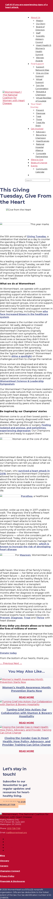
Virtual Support (40, 81)
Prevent (40, 110)
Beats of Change (39, 162)
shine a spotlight (21, 356)
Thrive (39, 119)
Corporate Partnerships (42, 155)
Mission (39, 20)
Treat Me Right (40, 124)
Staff (38, 33)
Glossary (4, 860)
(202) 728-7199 (13, 828)
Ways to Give (37, 159)
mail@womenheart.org (16, 832)
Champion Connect (10, 871)
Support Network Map (42, 68)
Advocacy (41, 132)
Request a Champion (41, 93)
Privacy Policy (7, 876)
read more (26, 697)
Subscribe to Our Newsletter (13, 803)
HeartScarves (42, 141)
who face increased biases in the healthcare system (24, 314)
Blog (2, 855)
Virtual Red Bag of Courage (43, 99)
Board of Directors (40, 28)
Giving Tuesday (36, 236)
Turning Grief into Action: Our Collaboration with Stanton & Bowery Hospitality (26, 713)
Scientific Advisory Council (40, 39)
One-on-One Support (42, 74)
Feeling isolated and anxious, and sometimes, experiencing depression (25, 428)
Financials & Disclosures (12, 881)
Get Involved (37, 128)
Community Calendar (42, 170)
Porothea (26, 496)
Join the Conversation (42, 87)
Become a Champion (41, 136)
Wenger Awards (40, 59)
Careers (4, 866)
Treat (38, 116)
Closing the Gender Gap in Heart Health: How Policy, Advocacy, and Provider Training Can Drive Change (26, 741)
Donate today (8, 653)
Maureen (25, 555)
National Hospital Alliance (40, 147)
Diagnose (40, 113)
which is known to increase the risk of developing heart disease (25, 546)
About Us (35, 17)
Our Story (40, 23)
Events (34, 166)
